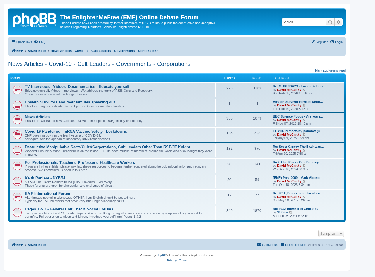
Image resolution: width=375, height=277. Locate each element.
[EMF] (35, 19)
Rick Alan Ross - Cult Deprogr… (297, 162)
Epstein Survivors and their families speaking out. (70, 102)
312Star (282, 212)
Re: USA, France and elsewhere (297, 193)
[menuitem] (39, 41)
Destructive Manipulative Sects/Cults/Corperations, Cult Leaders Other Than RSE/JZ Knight (107, 147)
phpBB (161, 255)
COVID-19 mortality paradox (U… (298, 131)
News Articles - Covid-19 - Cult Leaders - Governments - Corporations (99, 64)
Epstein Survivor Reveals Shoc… (298, 101)
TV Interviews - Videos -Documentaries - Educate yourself (77, 86)
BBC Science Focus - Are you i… (298, 116)
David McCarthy (289, 89)
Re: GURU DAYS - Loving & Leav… (299, 86)
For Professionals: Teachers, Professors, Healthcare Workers (80, 162)
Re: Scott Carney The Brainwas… (298, 146)
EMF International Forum (47, 193)
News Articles (37, 117)
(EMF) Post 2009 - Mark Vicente (296, 177)
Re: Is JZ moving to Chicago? (296, 208)
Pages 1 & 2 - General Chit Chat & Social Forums (69, 209)
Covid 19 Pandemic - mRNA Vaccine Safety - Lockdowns (76, 131)
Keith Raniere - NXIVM (45, 178)
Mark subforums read (330, 70)
